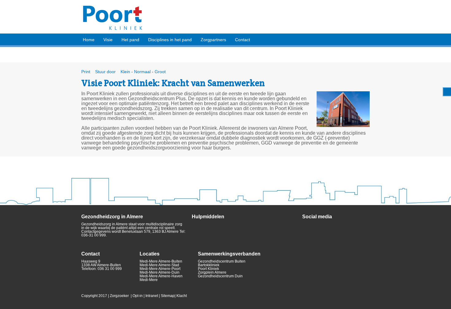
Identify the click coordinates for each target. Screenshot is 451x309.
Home (88, 39)
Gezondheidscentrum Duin (220, 276)
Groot (160, 71)
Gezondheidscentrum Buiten (221, 261)
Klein (124, 71)
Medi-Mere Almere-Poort (160, 269)
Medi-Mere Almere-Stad (159, 265)
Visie (108, 39)
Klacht (181, 296)
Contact (242, 39)
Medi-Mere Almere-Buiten (161, 261)
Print (85, 71)
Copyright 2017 (94, 296)
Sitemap (168, 296)
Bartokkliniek (208, 265)
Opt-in (138, 296)
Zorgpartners (213, 39)
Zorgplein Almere (212, 272)
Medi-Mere (149, 280)
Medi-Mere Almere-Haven (161, 276)
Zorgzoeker (119, 296)
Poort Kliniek (208, 269)
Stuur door (105, 71)
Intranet (151, 296)
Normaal (142, 71)
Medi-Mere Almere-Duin (159, 272)
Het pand (130, 39)
